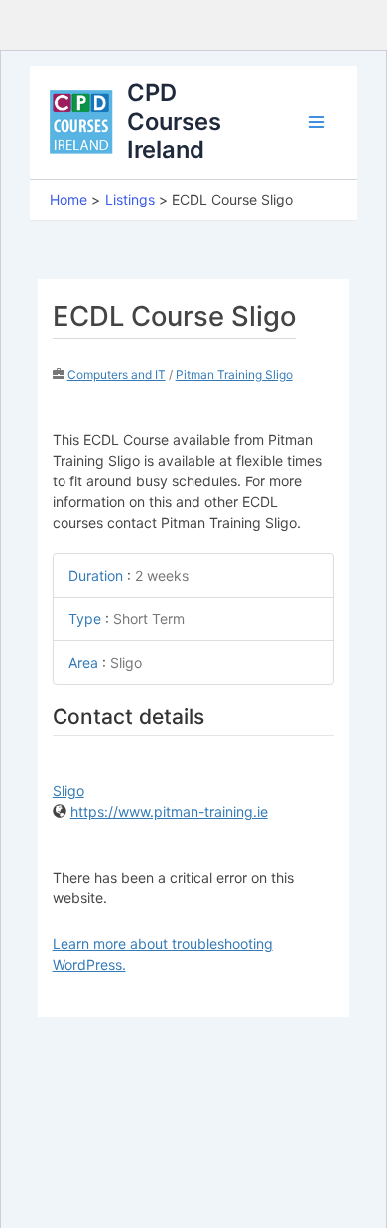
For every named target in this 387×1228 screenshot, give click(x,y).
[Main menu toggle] (316, 122)
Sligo (68, 790)
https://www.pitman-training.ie (169, 811)
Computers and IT (116, 374)
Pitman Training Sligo (234, 374)
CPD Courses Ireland (174, 121)
